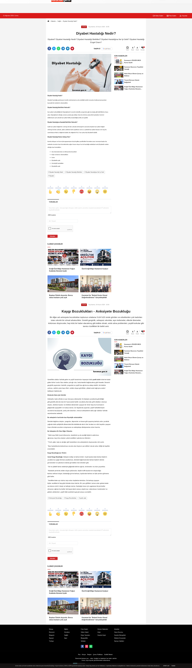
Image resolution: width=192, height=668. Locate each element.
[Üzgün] (105, 188)
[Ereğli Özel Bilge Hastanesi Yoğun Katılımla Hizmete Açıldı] (63, 257)
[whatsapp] (58, 48)
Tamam (173, 665)
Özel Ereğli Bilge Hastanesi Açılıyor (95, 269)
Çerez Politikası (98, 654)
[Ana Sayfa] (48, 21)
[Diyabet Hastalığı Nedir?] (79, 72)
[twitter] (54, 48)
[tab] (53, 202)
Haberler (53, 21)
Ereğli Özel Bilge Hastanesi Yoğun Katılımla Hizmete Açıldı (62, 270)
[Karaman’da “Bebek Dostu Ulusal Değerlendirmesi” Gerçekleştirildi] (95, 283)
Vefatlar (83, 641)
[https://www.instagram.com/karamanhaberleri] (86, 646)
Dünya (51, 629)
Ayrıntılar (166, 665)
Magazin (51, 635)
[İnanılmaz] (97, 188)
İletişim (89, 654)
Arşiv (99, 632)
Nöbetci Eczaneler (120, 638)
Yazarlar (184, 16)
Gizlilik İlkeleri (108, 654)
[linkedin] (68, 48)
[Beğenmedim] (74, 188)
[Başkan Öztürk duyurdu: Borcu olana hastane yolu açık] (63, 283)
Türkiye (51, 641)
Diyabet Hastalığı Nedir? (70, 21)
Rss (79, 654)
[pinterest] (72, 48)
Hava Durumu (118, 632)
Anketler (116, 629)
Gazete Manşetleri (120, 635)
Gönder (52, 236)
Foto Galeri (172, 16)
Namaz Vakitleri (119, 641)
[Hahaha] (89, 188)
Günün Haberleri (103, 629)
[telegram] (63, 48)
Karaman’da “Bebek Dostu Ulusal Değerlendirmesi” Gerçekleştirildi (94, 296)
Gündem (67, 632)
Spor (65, 638)
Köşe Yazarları (85, 635)
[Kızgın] (81, 188)
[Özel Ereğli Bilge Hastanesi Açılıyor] (95, 257)
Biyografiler (84, 638)
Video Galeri (159, 16)
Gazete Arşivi (102, 635)
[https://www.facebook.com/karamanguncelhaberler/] (82, 646)
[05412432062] (90, 646)
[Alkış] (58, 188)
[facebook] (49, 48)
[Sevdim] (66, 188)
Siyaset (51, 638)
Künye (84, 654)
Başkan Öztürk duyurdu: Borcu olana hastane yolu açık (61, 296)
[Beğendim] (50, 188)
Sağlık (59, 21)
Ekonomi (51, 632)
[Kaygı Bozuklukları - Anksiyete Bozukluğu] (79, 357)
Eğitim (66, 629)
